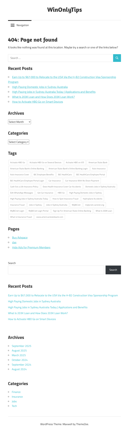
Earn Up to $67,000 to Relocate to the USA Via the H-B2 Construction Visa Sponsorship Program (63, 295)
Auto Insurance (99, 168)
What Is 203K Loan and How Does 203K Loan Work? (43, 97)
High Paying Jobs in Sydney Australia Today (29, 198)
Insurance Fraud (17, 204)
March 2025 (19, 355)
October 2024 (20, 360)
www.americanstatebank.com (49, 216)
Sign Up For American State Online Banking (72, 210)
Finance (16, 392)
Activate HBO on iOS (75, 162)
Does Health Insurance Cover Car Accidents (62, 186)
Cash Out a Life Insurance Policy (24, 186)
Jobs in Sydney (35, 204)
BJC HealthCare (65, 174)
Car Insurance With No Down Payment (82, 180)
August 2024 (19, 369)
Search (12, 263)
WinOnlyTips (64, 9)
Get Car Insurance (45, 192)
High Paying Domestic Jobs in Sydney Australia (40, 87)
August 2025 (19, 350)
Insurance (17, 397)
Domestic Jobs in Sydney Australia (100, 186)
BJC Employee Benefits (44, 174)
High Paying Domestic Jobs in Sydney (85, 192)
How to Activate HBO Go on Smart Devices (37, 102)
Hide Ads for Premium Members (31, 247)
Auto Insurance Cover (19, 174)
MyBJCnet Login (17, 210)
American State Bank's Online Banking (27, 168)
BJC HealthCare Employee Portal (90, 174)
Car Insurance (55, 180)
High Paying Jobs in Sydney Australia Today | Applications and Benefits (53, 92)
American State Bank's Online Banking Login (68, 168)
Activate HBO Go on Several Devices (45, 162)
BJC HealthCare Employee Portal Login (27, 180)
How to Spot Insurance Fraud (65, 198)
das (14, 242)
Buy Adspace (20, 237)
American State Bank (98, 162)
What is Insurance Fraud (21, 216)
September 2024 (21, 365)
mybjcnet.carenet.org (94, 204)
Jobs (14, 401)
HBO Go (61, 192)
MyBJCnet (76, 204)
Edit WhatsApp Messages (21, 192)
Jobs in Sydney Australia (56, 204)
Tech (14, 406)
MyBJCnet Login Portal (38, 210)
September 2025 (21, 346)
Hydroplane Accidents (92, 198)
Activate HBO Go (17, 162)
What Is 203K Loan (104, 210)
